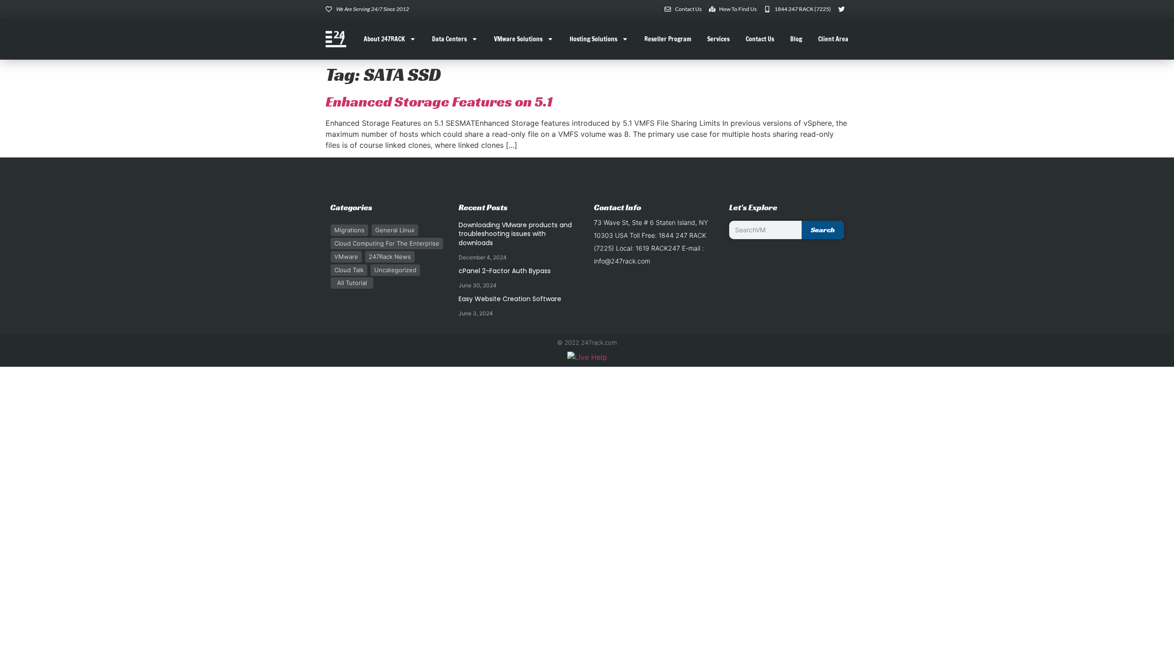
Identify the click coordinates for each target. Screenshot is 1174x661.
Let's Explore (753, 207)
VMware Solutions (518, 39)
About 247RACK (384, 39)
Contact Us (760, 39)
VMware (346, 256)
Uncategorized (395, 270)
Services (718, 39)
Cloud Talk (349, 270)
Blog (796, 39)
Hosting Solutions (593, 39)
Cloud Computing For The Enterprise (386, 243)
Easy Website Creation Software (510, 298)
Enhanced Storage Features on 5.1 (439, 101)
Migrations (349, 230)
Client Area (833, 39)
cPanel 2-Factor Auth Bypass (505, 270)
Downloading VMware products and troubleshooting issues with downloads (515, 233)
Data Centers (449, 39)
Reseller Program (667, 39)
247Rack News (390, 256)
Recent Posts (483, 207)
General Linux (395, 230)
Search (823, 230)
